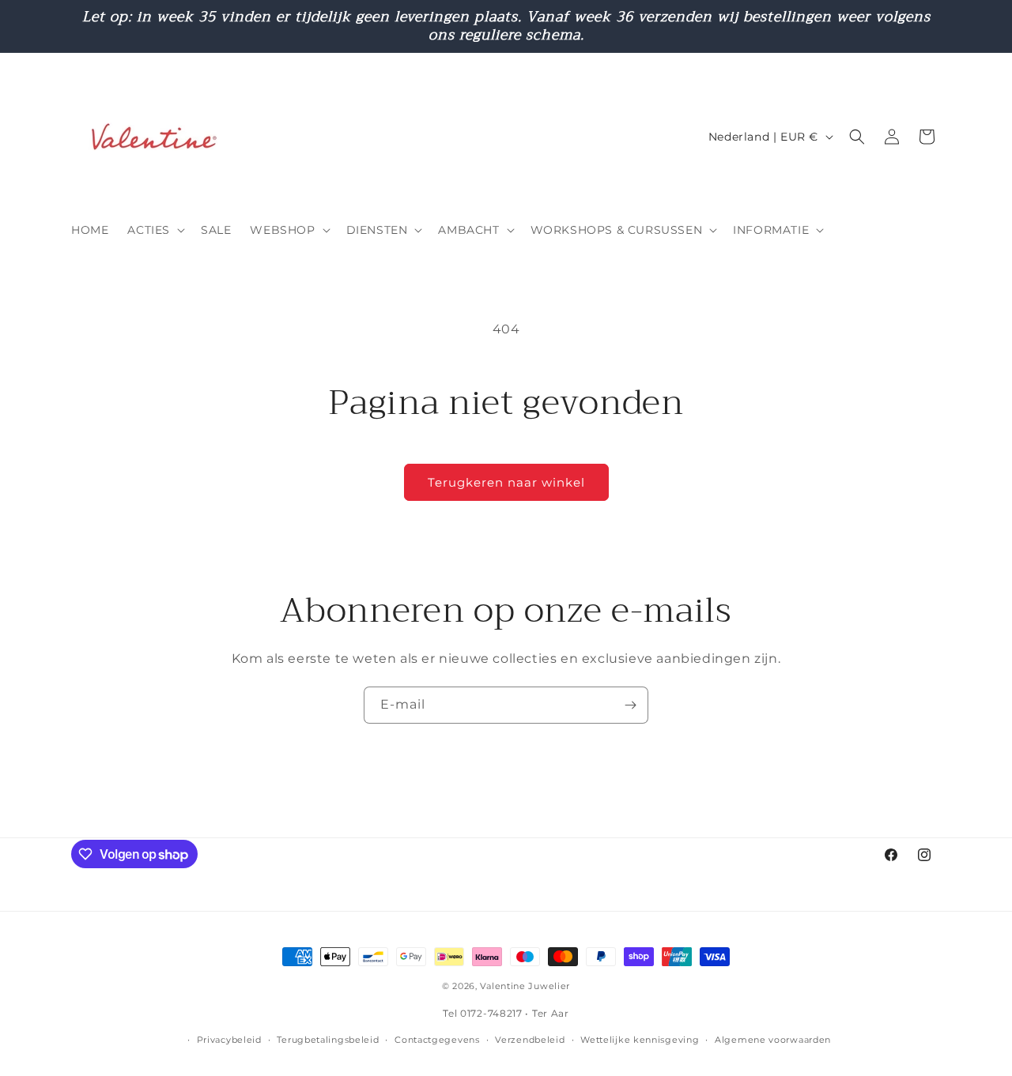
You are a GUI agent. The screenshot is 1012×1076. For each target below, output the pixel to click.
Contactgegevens (437, 1039)
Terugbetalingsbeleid (328, 1039)
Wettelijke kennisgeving (639, 1039)
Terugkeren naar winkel (506, 482)
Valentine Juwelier (525, 985)
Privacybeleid (229, 1039)
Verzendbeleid (530, 1039)
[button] (154, 229)
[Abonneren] (630, 705)
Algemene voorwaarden (773, 1039)
